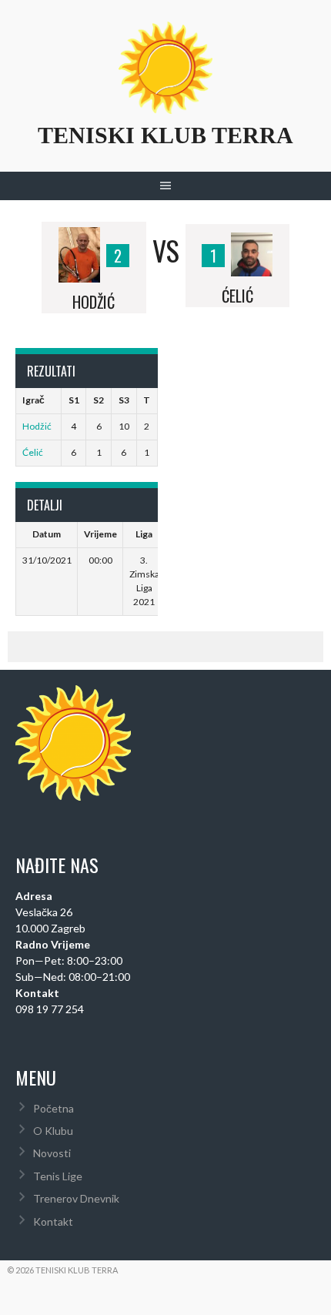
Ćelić (32, 452)
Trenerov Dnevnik (76, 1198)
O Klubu (53, 1130)
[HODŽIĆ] (79, 249)
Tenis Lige (57, 1176)
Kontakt (53, 1221)
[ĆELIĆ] (251, 249)
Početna (53, 1108)
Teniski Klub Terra (165, 135)
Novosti (52, 1152)
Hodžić (37, 426)
